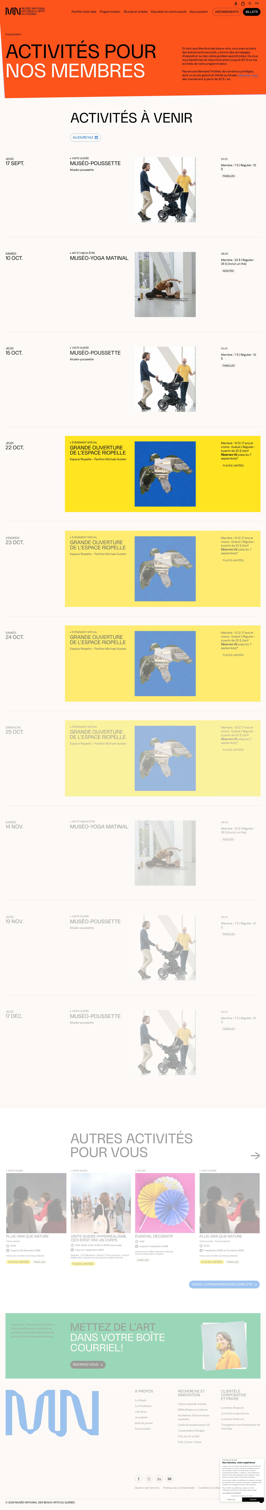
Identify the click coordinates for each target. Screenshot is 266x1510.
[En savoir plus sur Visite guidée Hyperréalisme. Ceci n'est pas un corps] (101, 1203)
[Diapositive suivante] (255, 1156)
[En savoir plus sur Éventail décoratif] (165, 1203)
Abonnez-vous (248, 75)
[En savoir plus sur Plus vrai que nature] (36, 1203)
